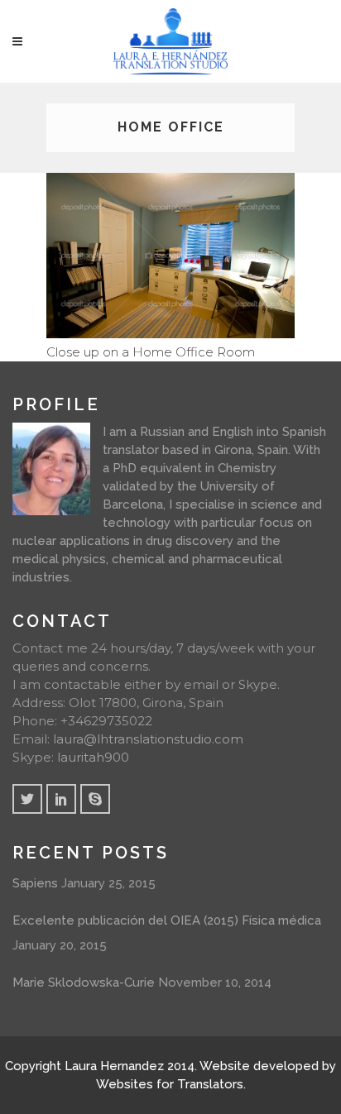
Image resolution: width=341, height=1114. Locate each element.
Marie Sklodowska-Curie (83, 982)
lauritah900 (93, 757)
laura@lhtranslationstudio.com (148, 739)
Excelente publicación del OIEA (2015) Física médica (166, 920)
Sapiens (35, 883)
